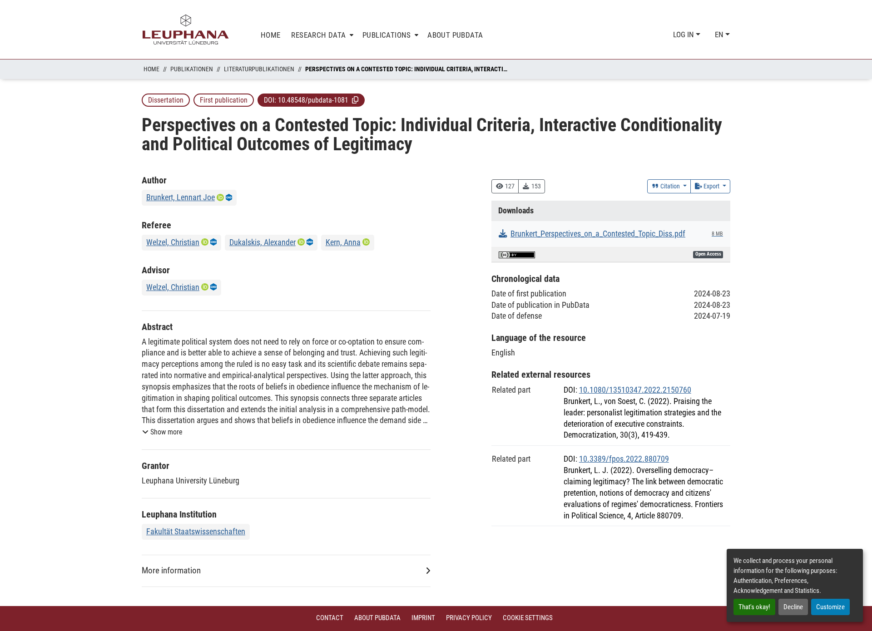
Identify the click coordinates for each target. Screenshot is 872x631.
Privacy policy (469, 618)
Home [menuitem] (271, 34)
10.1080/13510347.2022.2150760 (635, 389)
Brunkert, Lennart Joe (180, 197)
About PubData (377, 618)
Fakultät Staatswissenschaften (195, 531)
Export (711, 186)
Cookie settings (528, 618)
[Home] (186, 29)
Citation (670, 186)
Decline (793, 607)
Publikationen (191, 69)
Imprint (423, 618)
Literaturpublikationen (259, 69)
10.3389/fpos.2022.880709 (624, 458)
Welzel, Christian (172, 242)
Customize (830, 607)
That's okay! (754, 607)
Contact (329, 618)
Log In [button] (684, 34)
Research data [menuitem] (318, 34)
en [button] (720, 34)
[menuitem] (321, 35)
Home (151, 69)
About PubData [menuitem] (455, 34)
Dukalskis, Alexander (262, 242)
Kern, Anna (343, 242)
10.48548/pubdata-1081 (313, 100)
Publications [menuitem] (386, 34)
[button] (355, 100)
